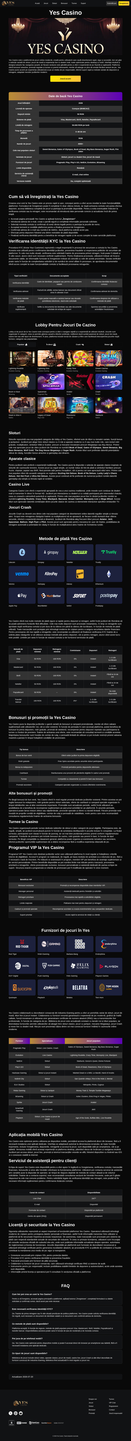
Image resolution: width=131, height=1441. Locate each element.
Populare (20, 344)
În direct (49, 344)
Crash (78, 344)
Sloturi (107, 344)
